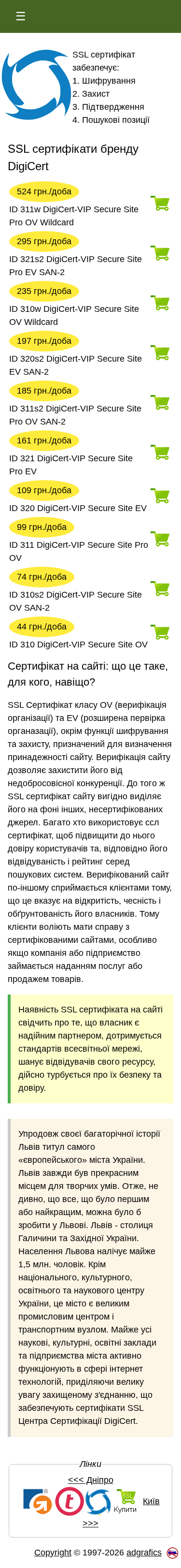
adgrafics (144, 1552)
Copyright (52, 1552)
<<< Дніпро (90, 1480)
